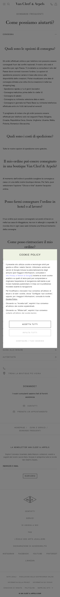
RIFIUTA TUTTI (30, 332)
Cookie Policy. (11, 299)
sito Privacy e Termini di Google (19, 275)
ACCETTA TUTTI (30, 324)
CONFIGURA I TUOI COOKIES (30, 341)
